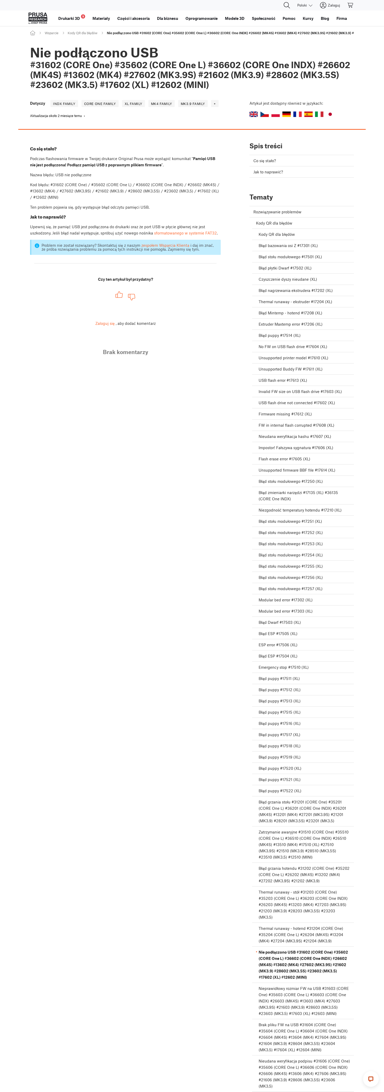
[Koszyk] (350, 5)
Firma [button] (341, 18)
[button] (253, 114)
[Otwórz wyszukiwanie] (287, 5)
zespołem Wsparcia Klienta (165, 245)
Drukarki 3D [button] (71, 18)
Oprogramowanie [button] (201, 18)
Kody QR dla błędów (82, 33)
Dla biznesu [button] (167, 18)
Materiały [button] (101, 18)
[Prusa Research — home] (38, 18)
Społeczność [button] (263, 18)
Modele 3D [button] (235, 18)
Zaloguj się (105, 323)
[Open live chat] (371, 1079)
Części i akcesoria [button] (133, 18)
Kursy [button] (308, 18)
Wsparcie (52, 33)
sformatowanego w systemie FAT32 (185, 233)
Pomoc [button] (289, 18)
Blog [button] (325, 18)
